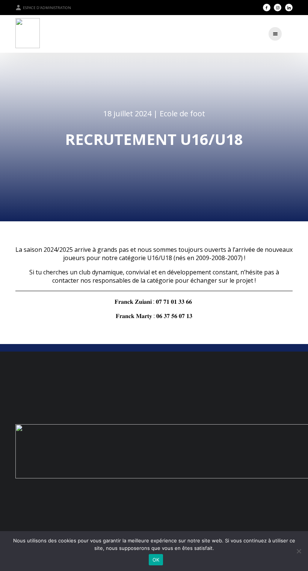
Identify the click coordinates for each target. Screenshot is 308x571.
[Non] (298, 551)
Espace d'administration (47, 7)
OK (156, 560)
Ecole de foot (182, 113)
